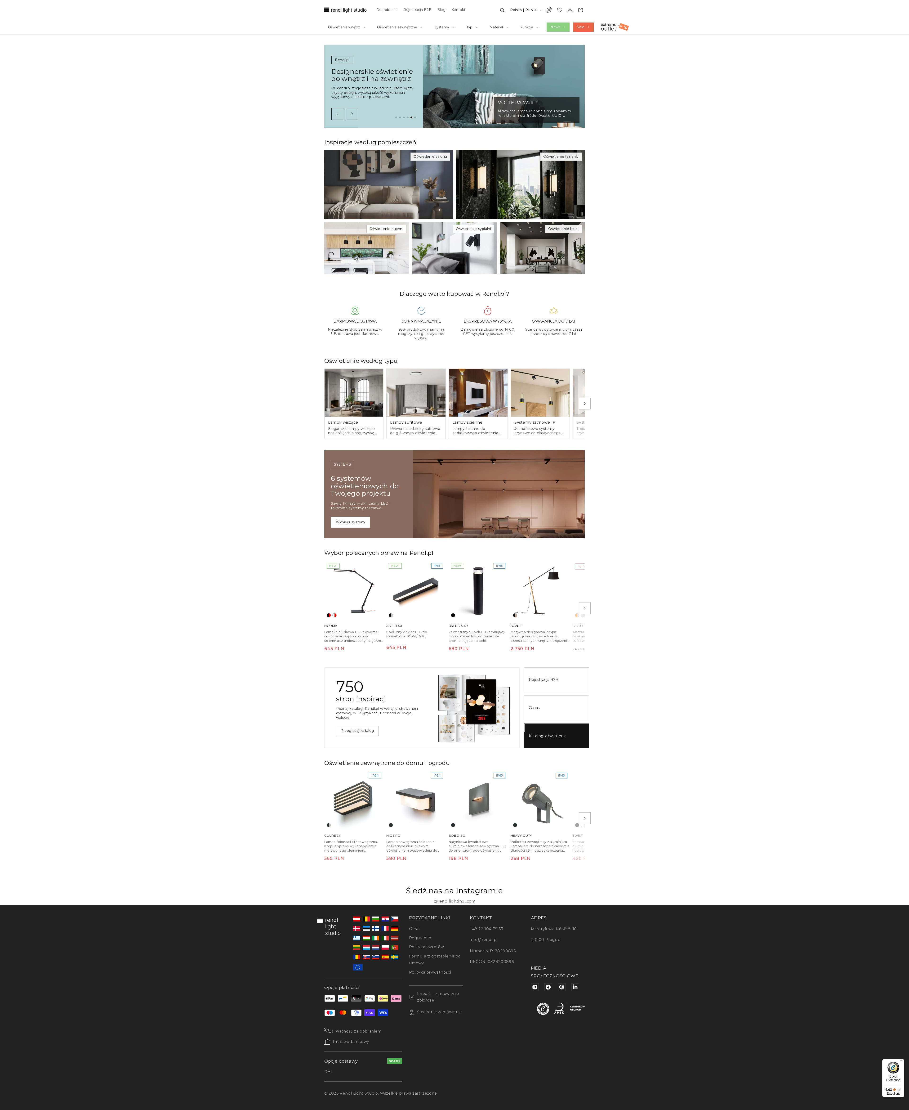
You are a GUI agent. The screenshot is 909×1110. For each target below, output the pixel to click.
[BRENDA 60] (478, 590)
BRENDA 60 (458, 626)
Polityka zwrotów (426, 947)
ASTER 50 (394, 626)
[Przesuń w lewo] (337, 114)
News (555, 27)
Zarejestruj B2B (354, 733)
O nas (534, 708)
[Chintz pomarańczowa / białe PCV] (577, 615)
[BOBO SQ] (478, 800)
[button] (502, 10)
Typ (469, 27)
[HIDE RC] (416, 800)
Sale (580, 27)
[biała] (583, 825)
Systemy (441, 27)
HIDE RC (393, 836)
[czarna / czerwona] (329, 615)
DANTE (516, 626)
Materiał (496, 27)
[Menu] (901, 1062)
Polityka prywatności (430, 972)
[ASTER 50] (416, 590)
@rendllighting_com (455, 901)
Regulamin (420, 938)
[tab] (396, 117)
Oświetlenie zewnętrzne (397, 27)
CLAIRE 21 (332, 836)
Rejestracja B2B (543, 679)
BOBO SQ (457, 836)
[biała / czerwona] (334, 615)
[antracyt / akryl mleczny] (329, 825)
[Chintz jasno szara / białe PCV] (583, 615)
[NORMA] (353, 590)
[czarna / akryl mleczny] (391, 615)
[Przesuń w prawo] (352, 114)
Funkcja (526, 27)
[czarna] (453, 615)
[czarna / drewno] (515, 615)
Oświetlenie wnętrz (344, 27)
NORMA (330, 626)
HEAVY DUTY (521, 836)
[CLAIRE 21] (353, 800)
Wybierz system (350, 522)
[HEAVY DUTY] (540, 800)
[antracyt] (391, 825)
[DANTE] (540, 590)
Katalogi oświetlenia (547, 736)
